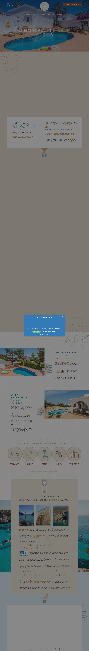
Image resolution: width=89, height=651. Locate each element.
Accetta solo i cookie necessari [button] (49, 331)
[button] (44, 334)
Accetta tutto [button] (36, 331)
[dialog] (44, 325)
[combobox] (62, 316)
